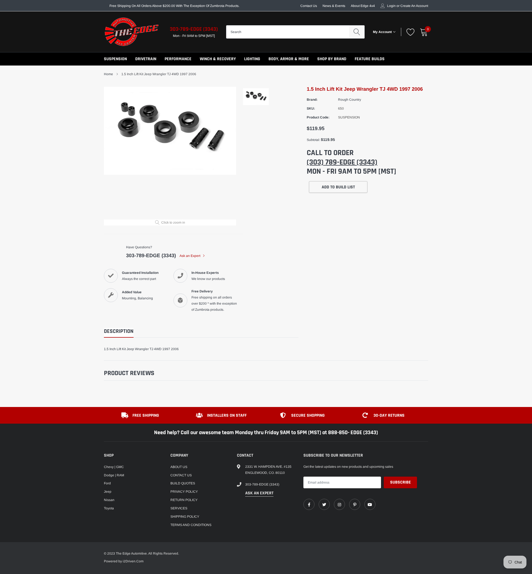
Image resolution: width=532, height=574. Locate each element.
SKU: (311, 108)
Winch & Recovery (218, 59)
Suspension (115, 59)
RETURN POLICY (184, 500)
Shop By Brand (331, 59)
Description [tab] (119, 331)
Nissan (109, 500)
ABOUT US (178, 467)
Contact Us (308, 6)
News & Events (334, 6)
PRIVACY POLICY (184, 492)
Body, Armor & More (288, 59)
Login (391, 5)
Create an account (414, 5)
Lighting (252, 59)
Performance (178, 59)
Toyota (109, 508)
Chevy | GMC (114, 467)
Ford (107, 483)
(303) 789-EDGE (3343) (342, 162)
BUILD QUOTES (182, 483)
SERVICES (178, 508)
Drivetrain (145, 59)
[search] (356, 32)
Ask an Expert (190, 256)
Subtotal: (313, 140)
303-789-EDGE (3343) (194, 29)
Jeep (107, 492)
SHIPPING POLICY (184, 517)
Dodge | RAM (114, 475)
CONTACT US (181, 475)
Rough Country (349, 100)
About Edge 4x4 (363, 6)
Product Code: (318, 117)
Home (108, 74)
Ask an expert (259, 493)
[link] (308, 504)
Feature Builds (370, 59)
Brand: (312, 100)
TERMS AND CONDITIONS (190, 525)
